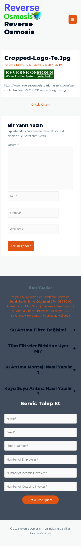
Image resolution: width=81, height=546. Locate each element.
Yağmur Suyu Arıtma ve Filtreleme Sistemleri (40, 297)
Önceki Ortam (40, 104)
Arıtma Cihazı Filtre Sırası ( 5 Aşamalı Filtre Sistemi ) (40, 306)
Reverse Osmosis (19, 28)
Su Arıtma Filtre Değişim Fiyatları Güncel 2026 (40, 315)
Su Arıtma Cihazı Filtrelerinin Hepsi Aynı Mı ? (40, 311)
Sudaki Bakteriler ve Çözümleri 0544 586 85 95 (40, 301)
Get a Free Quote (40, 500)
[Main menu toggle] (73, 19)
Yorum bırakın (13, 65)
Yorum (13, 145)
